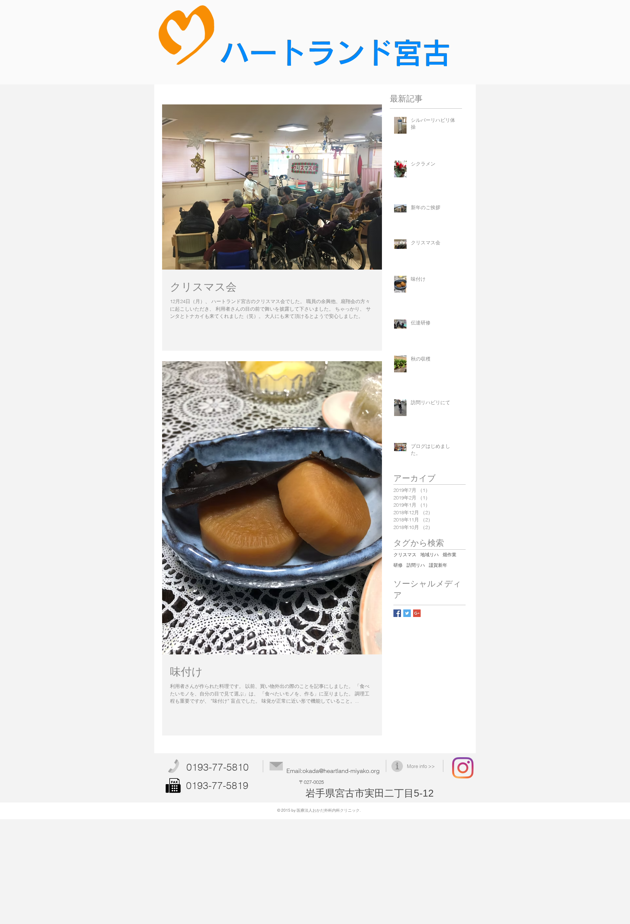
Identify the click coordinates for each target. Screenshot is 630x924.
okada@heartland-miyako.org (341, 771)
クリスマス (404, 555)
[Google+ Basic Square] (417, 613)
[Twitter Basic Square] (407, 613)
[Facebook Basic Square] (397, 613)
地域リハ (429, 555)
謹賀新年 (438, 565)
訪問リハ (416, 565)
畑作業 (449, 555)
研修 (398, 565)
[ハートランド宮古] (462, 768)
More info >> (421, 766)
